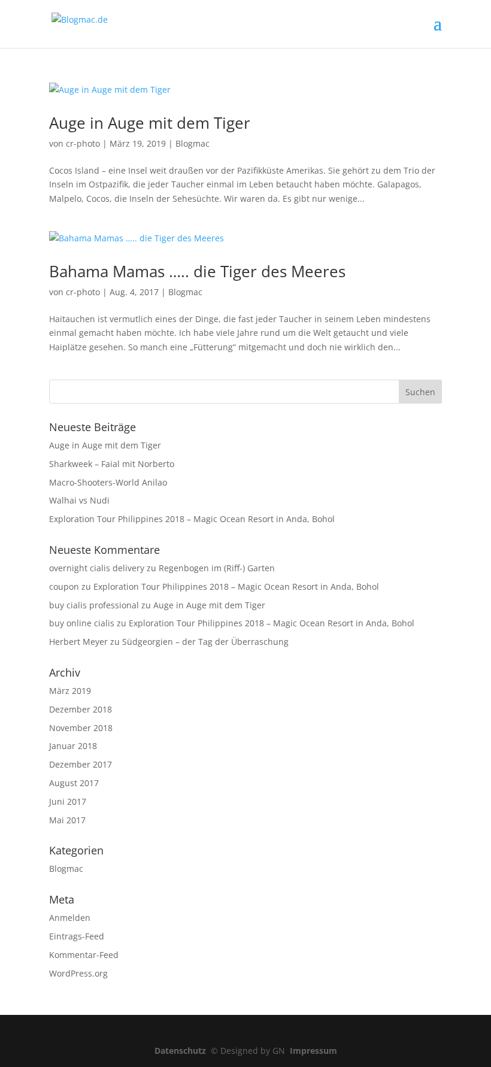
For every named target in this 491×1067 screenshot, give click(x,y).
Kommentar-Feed (84, 954)
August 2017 (74, 783)
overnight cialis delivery (96, 568)
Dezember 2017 (80, 764)
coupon (64, 586)
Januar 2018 (73, 745)
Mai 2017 (67, 820)
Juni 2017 (67, 801)
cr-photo (83, 143)
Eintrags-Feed (76, 936)
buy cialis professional (94, 605)
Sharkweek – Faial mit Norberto (111, 463)
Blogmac (192, 143)
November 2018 (81, 727)
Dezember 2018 (80, 709)
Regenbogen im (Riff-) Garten (217, 568)
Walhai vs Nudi (79, 500)
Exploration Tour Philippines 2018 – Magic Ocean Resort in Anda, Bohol (192, 519)
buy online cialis (81, 623)
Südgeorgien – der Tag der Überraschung (205, 641)
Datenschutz (182, 1050)
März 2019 (70, 690)
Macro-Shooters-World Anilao (108, 482)
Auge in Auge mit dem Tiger (149, 123)
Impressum (313, 1050)
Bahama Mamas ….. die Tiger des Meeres (197, 271)
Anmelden (69, 917)
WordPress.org (78, 973)
